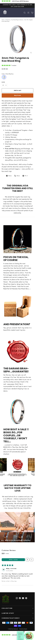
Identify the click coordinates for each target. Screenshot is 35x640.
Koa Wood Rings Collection (17, 19)
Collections (7, 19)
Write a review (13, 560)
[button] (6, 65)
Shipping (17, 149)
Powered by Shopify (23, 629)
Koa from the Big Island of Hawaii (15, 117)
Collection (7, 608)
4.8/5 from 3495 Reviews (20, 1)
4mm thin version (18, 167)
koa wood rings (7, 171)
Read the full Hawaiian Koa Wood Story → (17, 289)
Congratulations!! (11, 618)
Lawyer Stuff (8, 613)
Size (3, 82)
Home (3, 19)
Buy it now (17, 95)
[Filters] (27, 559)
